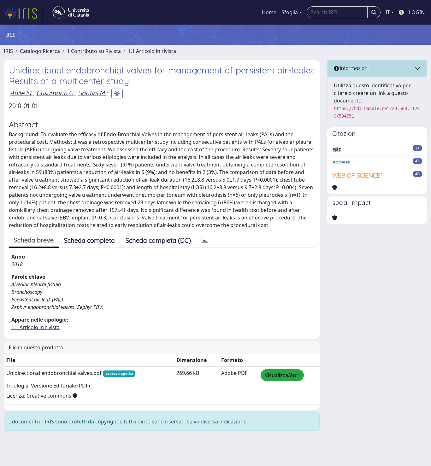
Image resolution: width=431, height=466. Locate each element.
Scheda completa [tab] (89, 240)
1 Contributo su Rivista (94, 51)
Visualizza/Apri (282, 375)
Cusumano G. (55, 93)
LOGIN (417, 12)
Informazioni (354, 68)
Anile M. (21, 93)
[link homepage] (23, 12)
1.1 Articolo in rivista (152, 51)
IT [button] (388, 12)
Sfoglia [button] (289, 12)
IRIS (8, 51)
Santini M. (92, 93)
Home (269, 12)
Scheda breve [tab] (34, 240)
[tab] (204, 240)
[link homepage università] (70, 12)
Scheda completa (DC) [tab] (158, 240)
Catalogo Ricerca (40, 51)
